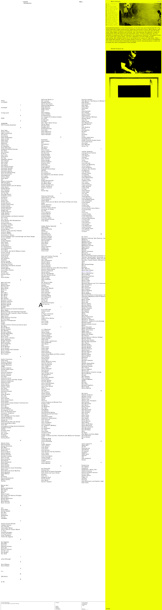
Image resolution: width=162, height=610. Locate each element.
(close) (159, 1)
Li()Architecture (27, 2)
